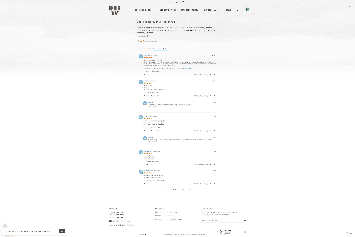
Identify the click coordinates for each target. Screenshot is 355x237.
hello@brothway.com (120, 221)
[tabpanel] (177, 121)
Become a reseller (164, 215)
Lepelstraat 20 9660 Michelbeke (116, 213)
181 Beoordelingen (151, 41)
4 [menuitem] (175, 189)
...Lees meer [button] (188, 68)
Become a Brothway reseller (122, 225)
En (349, 6)
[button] (147, 75)
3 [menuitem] (173, 189)
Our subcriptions (168, 10)
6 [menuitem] (179, 189)
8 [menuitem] (183, 189)
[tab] (144, 49)
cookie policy (44, 231)
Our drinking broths (145, 10)
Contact (227, 10)
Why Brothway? (210, 10)
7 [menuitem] (181, 189)
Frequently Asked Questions (168, 219)
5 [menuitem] (177, 189)
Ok (62, 231)
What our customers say (166, 212)
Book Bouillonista (189, 10)
